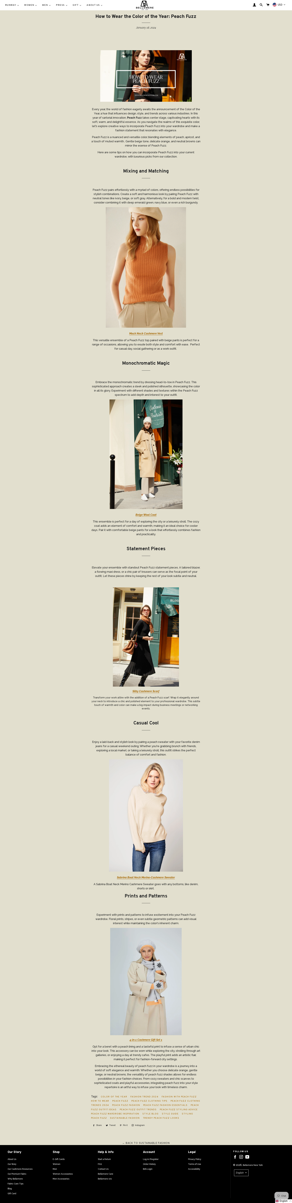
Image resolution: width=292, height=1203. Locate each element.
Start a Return (104, 1159)
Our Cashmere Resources (20, 1169)
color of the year (114, 1097)
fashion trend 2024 (144, 1097)
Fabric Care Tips (15, 1184)
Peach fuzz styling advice (179, 1109)
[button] (283, 1201)
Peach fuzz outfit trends (138, 1109)
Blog (10, 1188)
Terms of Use (194, 1164)
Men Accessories (61, 1179)
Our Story (12, 1164)
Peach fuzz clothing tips (149, 1101)
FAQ (100, 1164)
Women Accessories (63, 1174)
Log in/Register (151, 1159)
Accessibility (194, 1169)
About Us (12, 1159)
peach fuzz (120, 1101)
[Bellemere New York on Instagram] (241, 1157)
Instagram (140, 1125)
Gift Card (12, 1193)
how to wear (100, 1101)
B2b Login (147, 1169)
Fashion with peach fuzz (179, 1097)
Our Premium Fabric (17, 1174)
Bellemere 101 (105, 1179)
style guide (170, 1114)
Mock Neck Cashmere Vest (146, 333)
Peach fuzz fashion (126, 1105)
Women (56, 1164)
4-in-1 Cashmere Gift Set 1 (146, 1039)
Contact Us (103, 1169)
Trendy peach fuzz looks (161, 1118)
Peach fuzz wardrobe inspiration (115, 1114)
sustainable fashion (125, 1118)
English (240, 1172)
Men (55, 1169)
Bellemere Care (105, 1174)
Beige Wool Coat (146, 514)
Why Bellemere (15, 1179)
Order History (149, 1164)
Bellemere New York (253, 1165)
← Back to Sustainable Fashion (146, 1143)
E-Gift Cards (59, 1159)
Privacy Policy (194, 1159)
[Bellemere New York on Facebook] (235, 1157)
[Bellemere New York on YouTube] (247, 1157)
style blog (150, 1114)
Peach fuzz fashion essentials (165, 1105)
